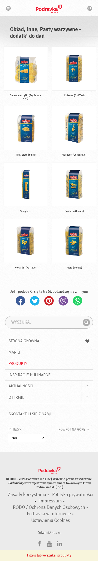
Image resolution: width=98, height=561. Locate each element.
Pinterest (49, 301)
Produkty (18, 363)
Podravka (49, 9)
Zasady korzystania (27, 494)
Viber (63, 301)
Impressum (50, 501)
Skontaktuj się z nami (30, 414)
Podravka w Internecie (49, 513)
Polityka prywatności (72, 494)
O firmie (16, 397)
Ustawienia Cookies (50, 520)
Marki (14, 352)
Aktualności (21, 386)
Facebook (20, 301)
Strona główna (24, 341)
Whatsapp (77, 301)
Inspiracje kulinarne (30, 375)
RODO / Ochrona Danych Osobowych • (50, 507)
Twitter (34, 301)
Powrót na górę (72, 429)
